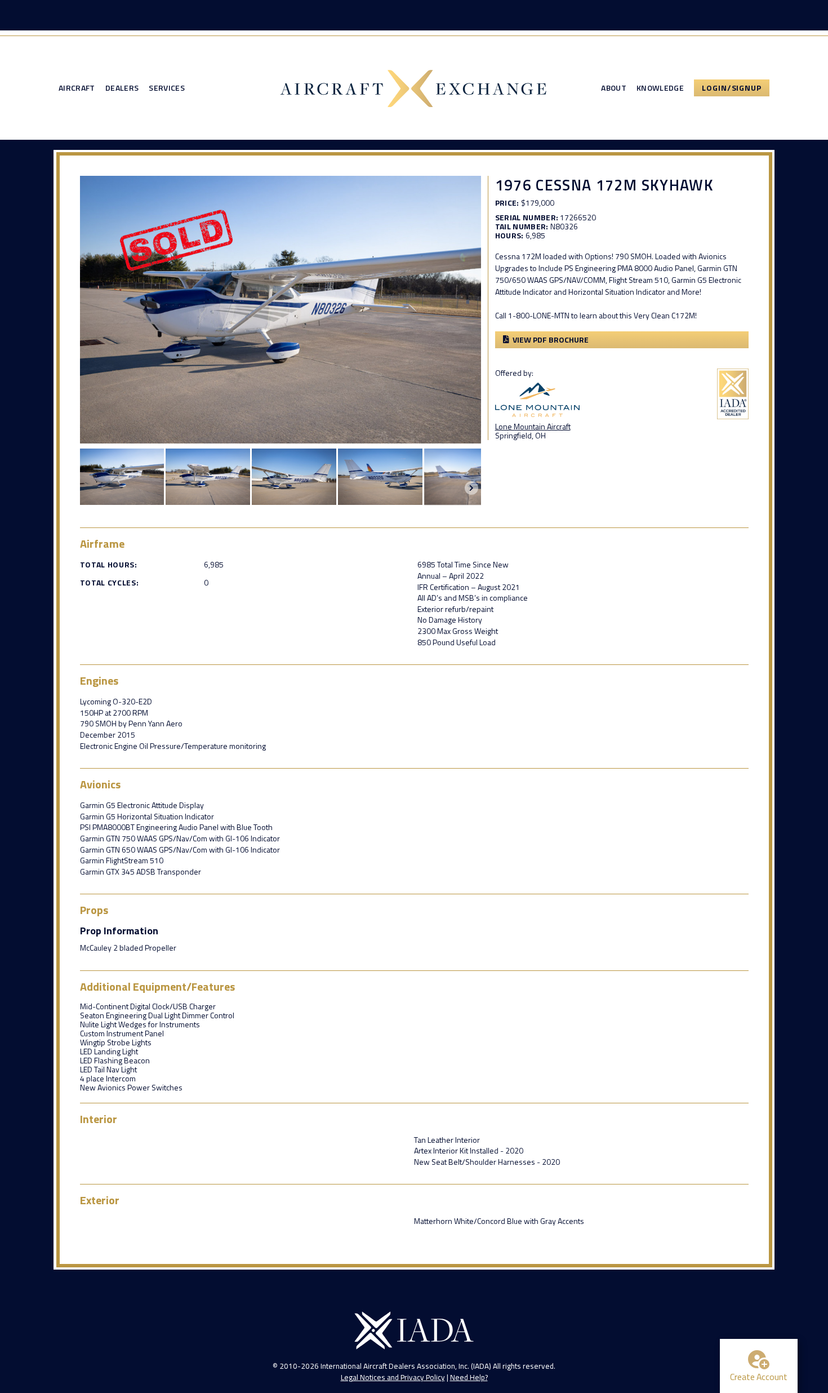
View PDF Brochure (551, 339)
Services (167, 87)
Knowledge (660, 87)
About (613, 87)
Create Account (758, 1377)
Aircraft (77, 87)
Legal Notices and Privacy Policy (393, 1377)
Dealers (122, 87)
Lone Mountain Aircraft (533, 426)
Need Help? (469, 1377)
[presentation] (471, 488)
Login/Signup (732, 88)
